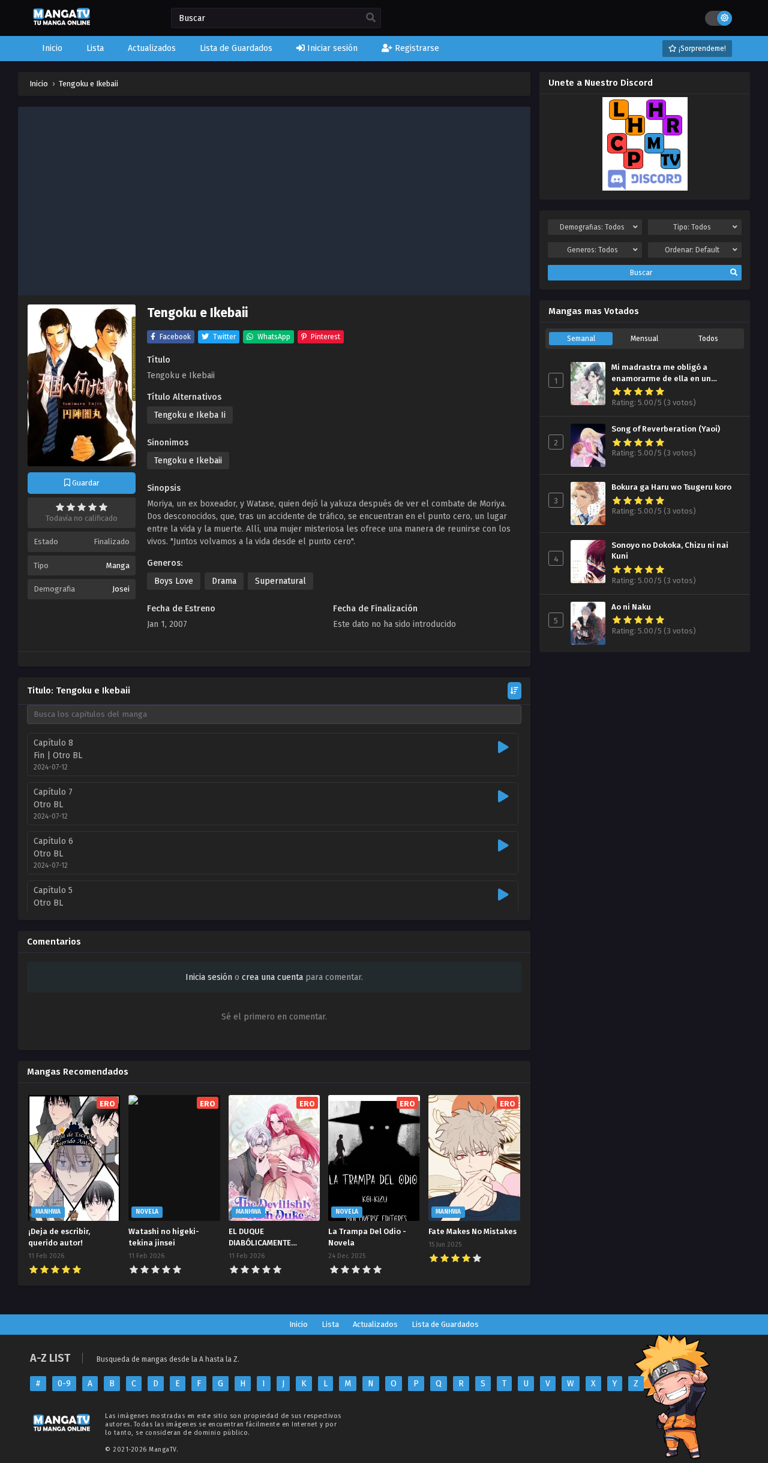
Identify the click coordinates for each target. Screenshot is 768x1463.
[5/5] (103, 507)
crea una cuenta (272, 977)
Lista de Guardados (445, 1324)
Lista (330, 1324)
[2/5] (70, 507)
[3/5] (81, 507)
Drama (224, 581)
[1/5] (60, 507)
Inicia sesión (208, 977)
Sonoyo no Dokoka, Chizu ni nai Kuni (669, 551)
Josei (121, 588)
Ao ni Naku (631, 607)
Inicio (298, 1324)
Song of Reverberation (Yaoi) (665, 429)
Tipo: (692, 227)
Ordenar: (692, 250)
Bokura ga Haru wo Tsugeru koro (671, 487)
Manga (118, 565)
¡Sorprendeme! (701, 48)
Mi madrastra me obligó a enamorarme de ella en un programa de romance (661, 373)
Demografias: (592, 227)
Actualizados (375, 1324)
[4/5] (92, 507)
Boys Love (173, 581)
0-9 (64, 1383)
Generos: (592, 250)
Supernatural (280, 581)
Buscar (641, 273)
